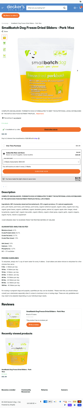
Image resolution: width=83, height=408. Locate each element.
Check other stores (50, 129)
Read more (40, 113)
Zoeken (64, 8)
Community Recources (26, 391)
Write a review (34, 325)
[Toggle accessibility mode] (80, 1)
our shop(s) (17, 118)
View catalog (3, 8)
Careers (64, 390)
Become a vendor (8, 390)
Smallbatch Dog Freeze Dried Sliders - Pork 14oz (16, 370)
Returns (44, 390)
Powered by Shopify (8, 405)
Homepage (5, 23)
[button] (77, 70)
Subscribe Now (41, 171)
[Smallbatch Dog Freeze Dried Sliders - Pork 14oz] (17, 351)
